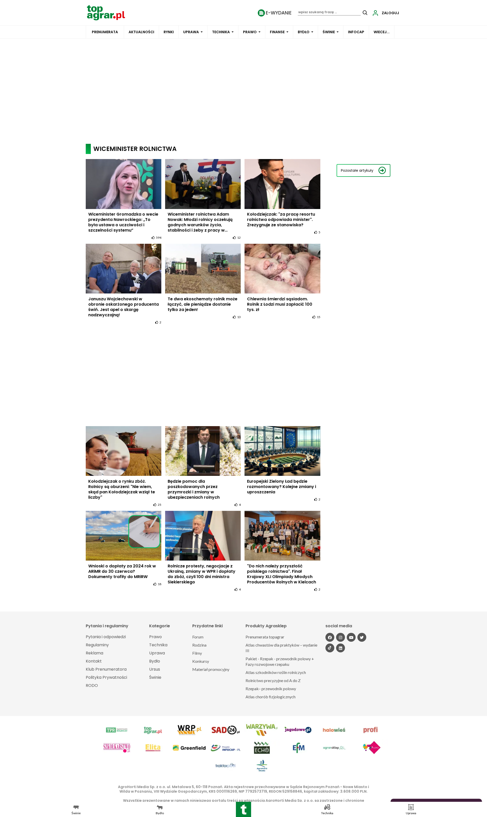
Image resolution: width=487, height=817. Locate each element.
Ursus (154, 669)
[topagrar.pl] (106, 12)
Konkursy (200, 661)
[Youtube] (351, 637)
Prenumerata (105, 31)
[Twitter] (361, 637)
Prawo (250, 31)
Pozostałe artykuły (357, 170)
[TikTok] (329, 648)
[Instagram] (340, 637)
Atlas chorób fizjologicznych (270, 696)
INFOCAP (356, 31)
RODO (92, 685)
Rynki (169, 31)
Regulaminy (97, 645)
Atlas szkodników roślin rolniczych (276, 672)
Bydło (303, 31)
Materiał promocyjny (210, 669)
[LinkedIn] (340, 648)
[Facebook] (329, 637)
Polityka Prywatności (106, 677)
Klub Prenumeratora (106, 669)
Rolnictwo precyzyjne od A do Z (273, 680)
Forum (197, 636)
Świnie (329, 31)
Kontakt (94, 661)
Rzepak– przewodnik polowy (271, 688)
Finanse (277, 31)
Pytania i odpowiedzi (106, 637)
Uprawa (191, 31)
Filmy (197, 653)
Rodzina (199, 644)
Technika (221, 31)
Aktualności (141, 31)
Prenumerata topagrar (265, 636)
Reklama (94, 653)
